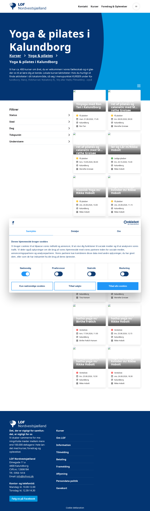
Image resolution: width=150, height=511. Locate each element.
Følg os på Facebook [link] (23, 498)
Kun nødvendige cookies (32, 286)
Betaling (61, 459)
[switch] (58, 274)
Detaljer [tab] (75, 231)
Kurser (94, 6)
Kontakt (83, 6)
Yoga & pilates (40, 55)
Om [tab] (119, 231)
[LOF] (30, 6)
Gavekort (61, 488)
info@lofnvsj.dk (25, 476)
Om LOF (61, 437)
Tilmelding (62, 452)
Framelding (63, 466)
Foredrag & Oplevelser (114, 6)
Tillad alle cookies (118, 286)
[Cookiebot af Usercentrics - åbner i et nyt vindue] (126, 223)
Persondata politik (67, 481)
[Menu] (136, 6)
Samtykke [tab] (31, 231)
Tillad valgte (75, 286)
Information (63, 445)
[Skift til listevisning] (139, 86)
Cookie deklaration (75, 507)
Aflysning (61, 473)
